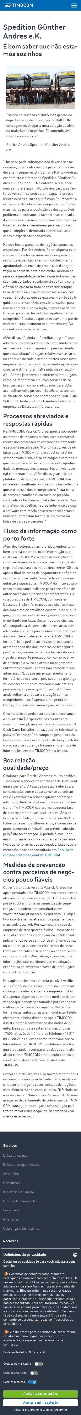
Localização (12, 1210)
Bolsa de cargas (15, 1155)
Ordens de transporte (19, 1201)
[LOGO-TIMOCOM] (19, 5)
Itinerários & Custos (18, 1192)
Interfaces (11, 1219)
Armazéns (11, 1174)
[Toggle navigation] (74, 5)
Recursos (10, 1241)
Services (10, 1145)
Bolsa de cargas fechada (21, 1165)
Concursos (11, 1183)
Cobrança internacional (21, 1228)
